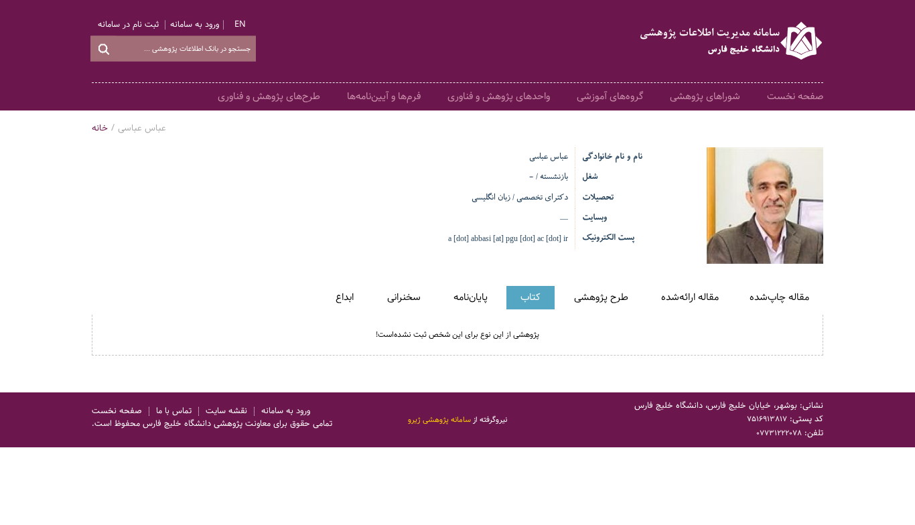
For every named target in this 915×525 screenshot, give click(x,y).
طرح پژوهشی (601, 297)
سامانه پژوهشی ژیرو (439, 419)
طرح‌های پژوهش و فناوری (269, 96)
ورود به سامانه (194, 25)
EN (240, 25)
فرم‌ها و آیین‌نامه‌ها (384, 96)
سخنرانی (404, 297)
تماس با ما (174, 411)
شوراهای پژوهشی (705, 96)
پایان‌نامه (470, 297)
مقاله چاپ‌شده (779, 297)
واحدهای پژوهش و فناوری (498, 96)
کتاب (530, 297)
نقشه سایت (226, 411)
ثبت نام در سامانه (128, 25)
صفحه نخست (795, 96)
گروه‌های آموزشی (610, 96)
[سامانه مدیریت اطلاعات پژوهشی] (731, 41)
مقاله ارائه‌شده (690, 297)
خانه (100, 128)
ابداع (345, 297)
